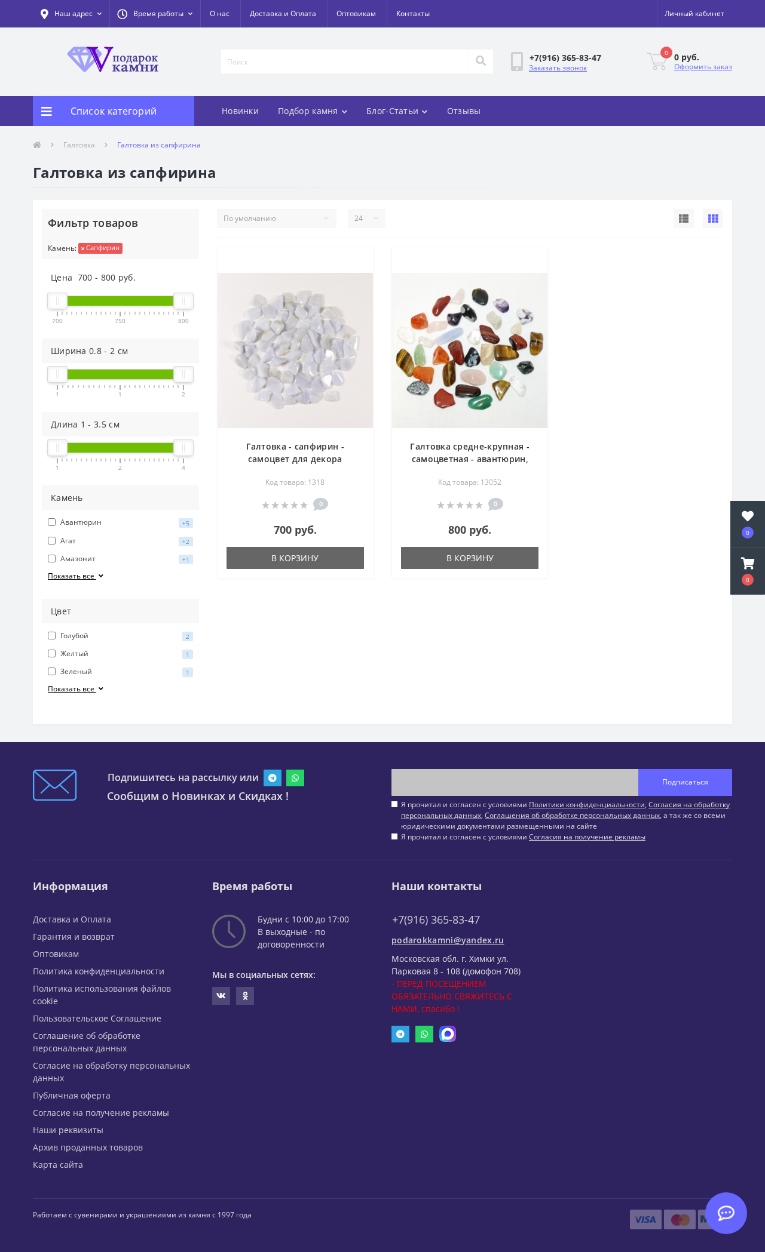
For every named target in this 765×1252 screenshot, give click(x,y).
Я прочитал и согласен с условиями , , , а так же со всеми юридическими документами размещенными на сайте (565, 815)
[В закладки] (354, 263)
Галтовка (79, 145)
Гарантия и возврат (74, 936)
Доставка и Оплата (283, 13)
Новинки (240, 110)
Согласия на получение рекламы (587, 837)
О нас (220, 13)
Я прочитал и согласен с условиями (523, 837)
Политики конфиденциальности (587, 804)
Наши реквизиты (68, 1130)
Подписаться (685, 782)
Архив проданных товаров (88, 1147)
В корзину (295, 558)
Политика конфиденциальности (98, 971)
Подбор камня (308, 110)
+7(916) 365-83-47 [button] (436, 920)
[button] (154, 13)
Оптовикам (356, 13)
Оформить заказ (703, 66)
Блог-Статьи (392, 110)
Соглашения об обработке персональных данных (572, 815)
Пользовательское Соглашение (97, 1018)
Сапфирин (102, 247)
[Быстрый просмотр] (354, 282)
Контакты (413, 13)
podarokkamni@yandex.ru (447, 940)
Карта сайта (58, 1164)
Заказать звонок (558, 68)
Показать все (72, 576)
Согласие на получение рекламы (101, 1112)
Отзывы (464, 110)
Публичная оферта (72, 1095)
